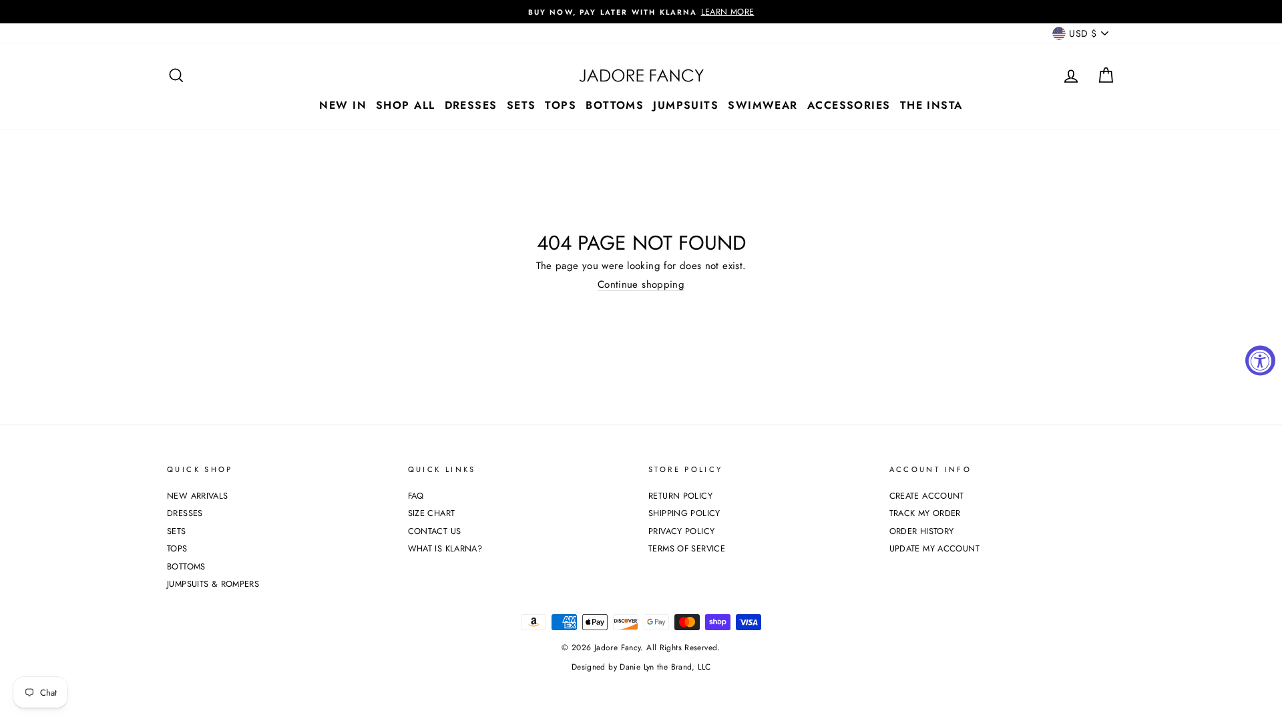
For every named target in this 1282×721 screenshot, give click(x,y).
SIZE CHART (431, 513)
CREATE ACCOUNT (926, 495)
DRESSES (471, 105)
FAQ (416, 495)
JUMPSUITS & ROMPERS (213, 583)
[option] (641, 12)
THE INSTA (931, 105)
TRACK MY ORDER (925, 513)
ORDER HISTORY (921, 531)
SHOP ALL (405, 105)
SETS (521, 105)
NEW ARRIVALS (197, 495)
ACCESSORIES (849, 105)
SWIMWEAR (763, 105)
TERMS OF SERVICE (686, 548)
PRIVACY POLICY (681, 531)
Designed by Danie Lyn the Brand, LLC (641, 667)
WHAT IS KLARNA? (445, 548)
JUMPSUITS (685, 105)
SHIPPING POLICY (684, 513)
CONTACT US (434, 531)
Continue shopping (641, 284)
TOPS (560, 105)
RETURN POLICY (680, 495)
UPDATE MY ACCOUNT (934, 548)
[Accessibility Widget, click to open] (1260, 361)
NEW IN (343, 105)
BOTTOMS (615, 105)
